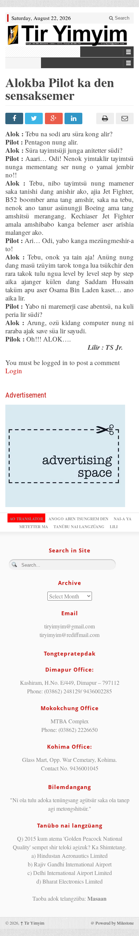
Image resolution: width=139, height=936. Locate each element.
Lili (114, 527)
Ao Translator (26, 519)
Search (121, 18)
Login (13, 370)
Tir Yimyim (32, 923)
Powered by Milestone (115, 923)
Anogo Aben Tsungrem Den (78, 519)
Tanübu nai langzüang (78, 527)
